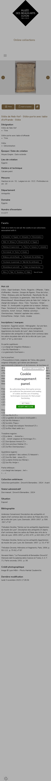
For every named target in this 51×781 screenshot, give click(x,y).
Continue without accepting (33, 369)
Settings (25, 403)
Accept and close (25, 407)
